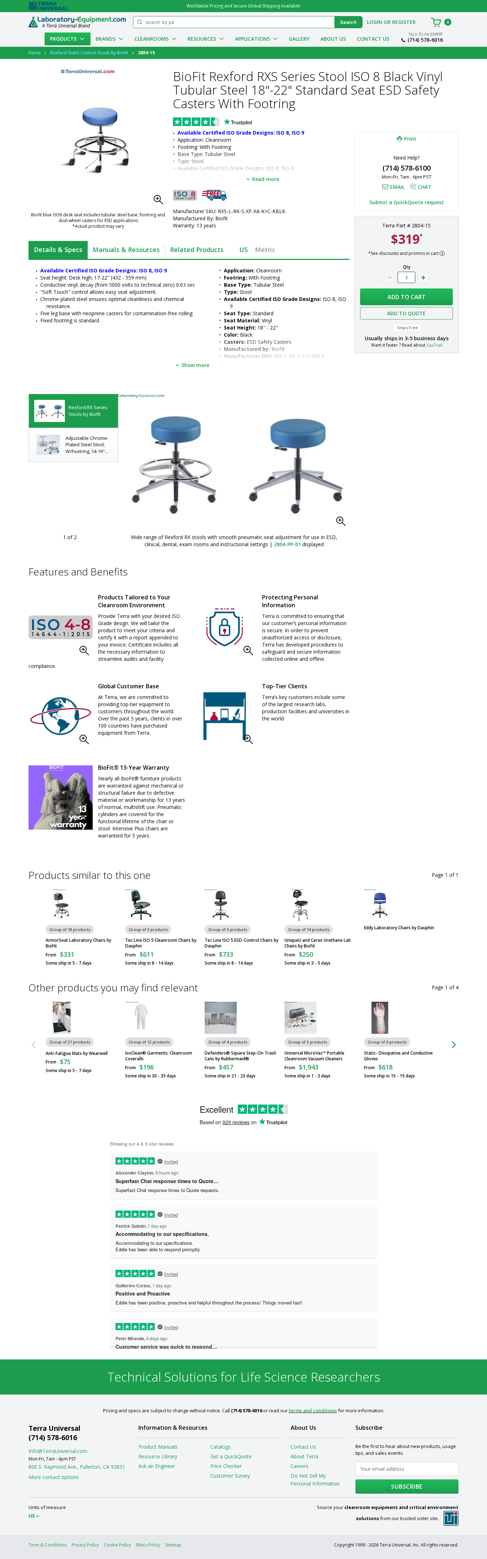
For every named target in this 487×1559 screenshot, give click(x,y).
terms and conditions (313, 1410)
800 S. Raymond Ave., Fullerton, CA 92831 (77, 1466)
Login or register (391, 22)
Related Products (197, 249)
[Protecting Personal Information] (225, 627)
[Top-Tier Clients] (225, 716)
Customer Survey (230, 1475)
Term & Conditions (48, 1545)
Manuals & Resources (126, 249)
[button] (160, 202)
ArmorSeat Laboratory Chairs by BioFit (78, 943)
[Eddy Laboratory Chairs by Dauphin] (380, 905)
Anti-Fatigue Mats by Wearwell (77, 1053)
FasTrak (434, 345)
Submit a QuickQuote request (406, 202)
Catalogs (220, 1446)
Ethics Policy (148, 1545)
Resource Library (157, 1456)
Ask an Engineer (156, 1466)
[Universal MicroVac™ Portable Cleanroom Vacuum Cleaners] (300, 1018)
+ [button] (423, 277)
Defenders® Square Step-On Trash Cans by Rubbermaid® (240, 1056)
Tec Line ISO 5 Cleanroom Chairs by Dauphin (160, 943)
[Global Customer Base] (61, 716)
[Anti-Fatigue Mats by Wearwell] (62, 1018)
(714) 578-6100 (407, 168)
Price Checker (226, 1466)
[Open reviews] (226, 122)
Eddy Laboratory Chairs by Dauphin (399, 928)
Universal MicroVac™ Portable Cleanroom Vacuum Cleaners (314, 1056)
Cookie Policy (117, 1545)
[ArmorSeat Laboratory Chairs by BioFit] (62, 905)
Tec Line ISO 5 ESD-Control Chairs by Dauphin (241, 943)
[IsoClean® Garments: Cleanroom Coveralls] (141, 1018)
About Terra (304, 1456)
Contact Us (373, 38)
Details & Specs (58, 249)
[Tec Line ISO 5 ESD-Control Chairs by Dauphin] (221, 905)
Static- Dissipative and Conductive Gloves (398, 1056)
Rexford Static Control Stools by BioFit (89, 53)
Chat (424, 186)
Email (397, 186)
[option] (73, 411)
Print (410, 138)
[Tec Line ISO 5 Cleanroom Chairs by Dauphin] (141, 905)
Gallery (299, 38)
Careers (299, 1466)
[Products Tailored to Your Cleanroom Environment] (61, 627)
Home (35, 53)
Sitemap (173, 1545)
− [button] (389, 277)
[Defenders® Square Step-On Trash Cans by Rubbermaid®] (221, 1018)
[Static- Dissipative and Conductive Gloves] (380, 1018)
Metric (265, 249)
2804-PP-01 (287, 544)
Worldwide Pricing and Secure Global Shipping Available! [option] (243, 6)
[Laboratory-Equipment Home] (77, 22)
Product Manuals (158, 1446)
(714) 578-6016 (425, 40)
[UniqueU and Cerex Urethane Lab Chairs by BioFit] (300, 905)
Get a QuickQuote (231, 1456)
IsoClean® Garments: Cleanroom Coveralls (158, 1056)
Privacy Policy (85, 1545)
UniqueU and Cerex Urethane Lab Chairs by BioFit (317, 943)
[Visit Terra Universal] (48, 6)
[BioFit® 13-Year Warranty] (61, 797)
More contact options (54, 1477)
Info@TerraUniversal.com (58, 1451)
